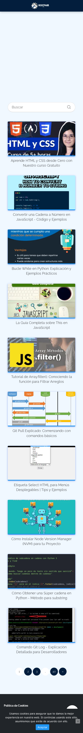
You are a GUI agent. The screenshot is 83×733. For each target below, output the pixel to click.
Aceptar (42, 727)
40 (54, 671)
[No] (77, 721)
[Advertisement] (41, 60)
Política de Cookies (16, 705)
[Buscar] (67, 106)
